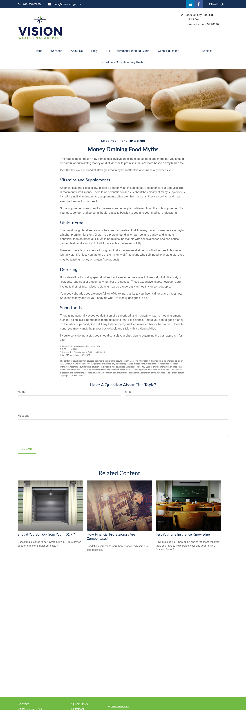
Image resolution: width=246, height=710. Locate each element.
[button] (38, 50)
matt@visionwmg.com (67, 4)
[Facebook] (198, 4)
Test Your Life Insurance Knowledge (183, 534)
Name (21, 392)
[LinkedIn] (190, 4)
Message (23, 415)
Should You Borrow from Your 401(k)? (46, 534)
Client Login (217, 4)
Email (128, 392)
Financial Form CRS (120, 706)
